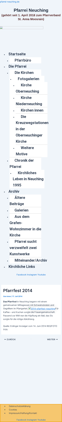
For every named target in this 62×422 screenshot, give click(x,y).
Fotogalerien (28, 79)
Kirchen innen (32, 110)
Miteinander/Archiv (31, 260)
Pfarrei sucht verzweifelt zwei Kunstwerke (23, 247)
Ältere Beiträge (17, 200)
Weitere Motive (25, 151)
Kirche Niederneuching (29, 100)
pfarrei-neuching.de (9, 1)
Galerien (21, 210)
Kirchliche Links (22, 266)
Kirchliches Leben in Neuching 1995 (28, 179)
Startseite (17, 54)
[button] (34, 54)
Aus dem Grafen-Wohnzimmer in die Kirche (25, 225)
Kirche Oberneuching (27, 88)
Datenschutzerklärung (19, 406)
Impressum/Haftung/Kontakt (23, 413)
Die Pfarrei (17, 66)
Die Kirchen (24, 72)
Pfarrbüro (23, 60)
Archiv (14, 191)
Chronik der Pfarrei (22, 163)
